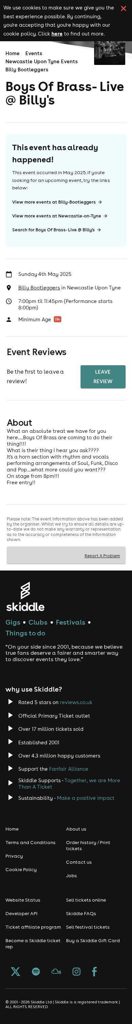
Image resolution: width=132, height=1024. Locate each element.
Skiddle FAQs (81, 913)
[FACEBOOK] (94, 972)
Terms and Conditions (30, 842)
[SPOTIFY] (36, 972)
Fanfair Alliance (68, 769)
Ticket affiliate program (33, 927)
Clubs (37, 622)
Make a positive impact (85, 798)
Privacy (14, 856)
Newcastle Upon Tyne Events (41, 61)
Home (12, 53)
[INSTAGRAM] (76, 972)
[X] (15, 972)
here (57, 33)
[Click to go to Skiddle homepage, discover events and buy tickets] (25, 596)
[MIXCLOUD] (56, 972)
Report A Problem (102, 555)
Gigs (12, 622)
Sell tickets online (86, 900)
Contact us (79, 862)
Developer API (21, 913)
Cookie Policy (21, 869)
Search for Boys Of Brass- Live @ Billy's (53, 230)
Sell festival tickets (88, 927)
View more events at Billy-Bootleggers (54, 202)
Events (33, 53)
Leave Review (102, 377)
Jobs (71, 875)
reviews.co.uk (76, 702)
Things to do (25, 633)
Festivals (70, 622)
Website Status (22, 900)
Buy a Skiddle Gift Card (93, 940)
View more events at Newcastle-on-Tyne (56, 216)
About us (76, 829)
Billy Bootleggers (26, 69)
